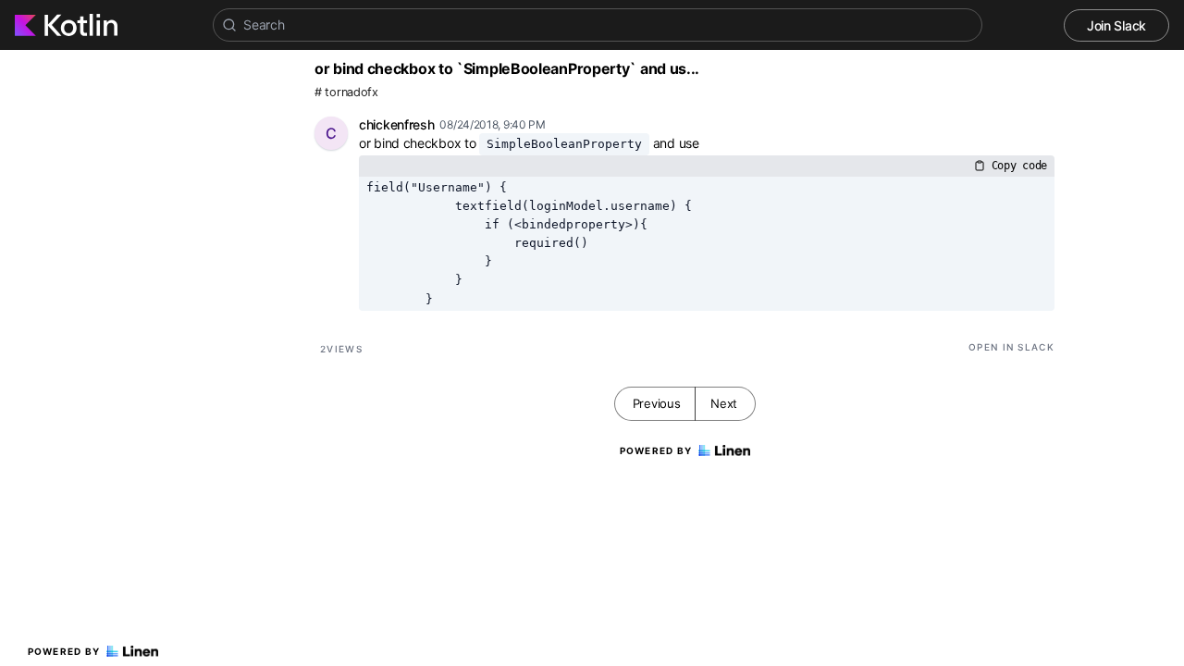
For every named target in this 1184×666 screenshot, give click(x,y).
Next (723, 403)
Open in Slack (1011, 346)
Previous (657, 403)
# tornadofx (346, 92)
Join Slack (1116, 25)
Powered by (64, 651)
